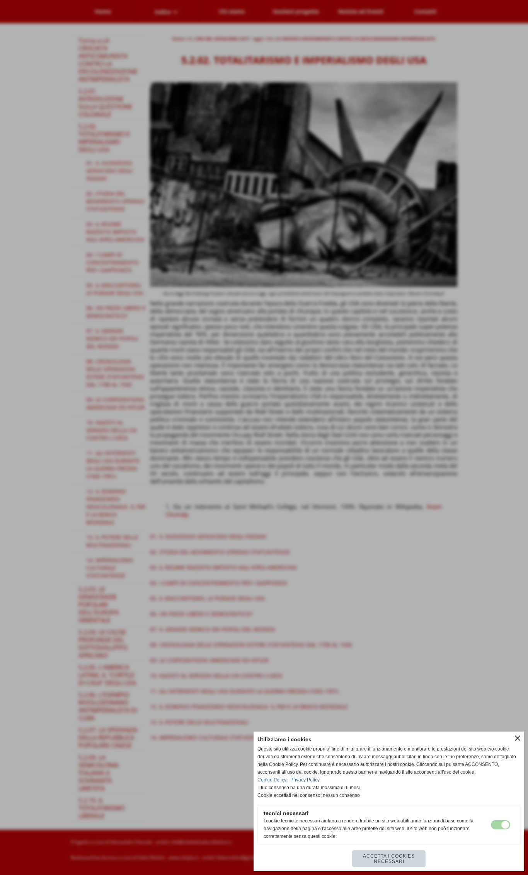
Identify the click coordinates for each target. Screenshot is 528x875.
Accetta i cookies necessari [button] (389, 858)
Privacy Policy (305, 780)
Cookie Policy (271, 780)
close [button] (517, 738)
